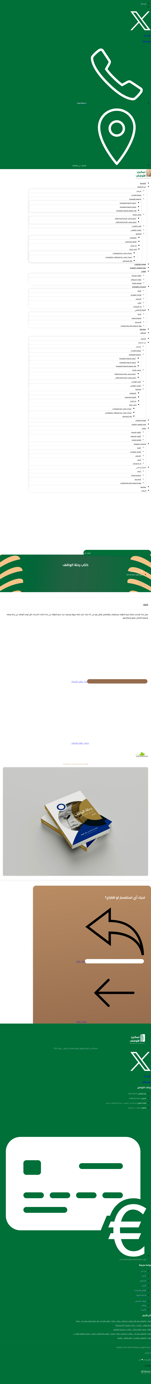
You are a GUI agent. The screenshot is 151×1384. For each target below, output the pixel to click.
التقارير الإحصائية (136, 279)
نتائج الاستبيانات (127, 260)
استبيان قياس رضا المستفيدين (122, 253)
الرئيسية (143, 183)
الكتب (139, 302)
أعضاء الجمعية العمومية (128, 202)
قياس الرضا (133, 249)
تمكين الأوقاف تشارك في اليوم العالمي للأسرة (134, 1338)
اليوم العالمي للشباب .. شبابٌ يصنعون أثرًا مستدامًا (133, 1325)
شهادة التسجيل (136, 195)
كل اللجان (133, 245)
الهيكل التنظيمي (135, 230)
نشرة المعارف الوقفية (138, 267)
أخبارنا (139, 314)
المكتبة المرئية (136, 318)
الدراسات (138, 298)
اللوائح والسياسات (130, 241)
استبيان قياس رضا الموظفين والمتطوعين (118, 257)
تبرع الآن (143, 332)
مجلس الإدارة (137, 214)
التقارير (143, 271)
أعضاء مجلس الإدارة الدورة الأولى (125, 222)
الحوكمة (139, 233)
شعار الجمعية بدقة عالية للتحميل (131, 325)
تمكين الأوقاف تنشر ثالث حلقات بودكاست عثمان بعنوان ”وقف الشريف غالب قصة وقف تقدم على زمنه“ (113, 1321)
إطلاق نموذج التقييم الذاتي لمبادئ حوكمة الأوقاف (132, 1329)
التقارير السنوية (136, 275)
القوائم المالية (137, 283)
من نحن (138, 191)
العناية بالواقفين (140, 264)
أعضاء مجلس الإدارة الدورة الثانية (125, 218)
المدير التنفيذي (136, 226)
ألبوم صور (138, 322)
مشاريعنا (143, 329)
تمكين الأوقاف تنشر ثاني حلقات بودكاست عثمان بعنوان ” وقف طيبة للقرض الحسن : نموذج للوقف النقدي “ (112, 1333)
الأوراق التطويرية (136, 294)
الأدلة (139, 290)
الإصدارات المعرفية (139, 286)
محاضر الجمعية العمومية (128, 206)
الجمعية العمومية (135, 199)
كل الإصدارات (137, 306)
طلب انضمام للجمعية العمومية (126, 210)
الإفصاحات (133, 237)
